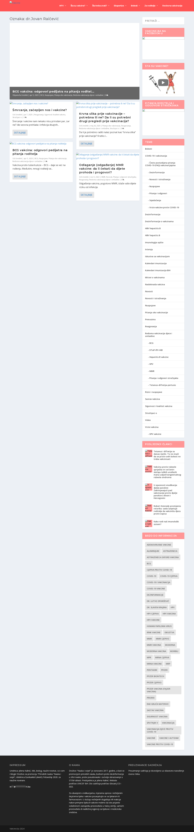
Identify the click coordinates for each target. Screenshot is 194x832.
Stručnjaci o (17, 117)
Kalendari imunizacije (156, 263)
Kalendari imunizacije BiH (157, 270)
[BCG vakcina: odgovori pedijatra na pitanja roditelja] (41, 144)
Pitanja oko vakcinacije (63, 95)
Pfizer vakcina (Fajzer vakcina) (158, 690)
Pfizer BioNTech (155, 676)
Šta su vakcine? (78, 6)
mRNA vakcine (154, 663)
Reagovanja (39, 114)
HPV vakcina (169, 613)
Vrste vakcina (151, 427)
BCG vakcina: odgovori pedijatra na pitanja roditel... (53, 91)
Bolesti (134, 6)
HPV (61, 6)
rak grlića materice (158, 704)
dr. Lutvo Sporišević (158, 601)
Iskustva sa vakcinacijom (157, 256)
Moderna (170, 645)
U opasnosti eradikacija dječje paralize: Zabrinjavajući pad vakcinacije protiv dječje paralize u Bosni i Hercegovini (165, 491)
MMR (103, 177)
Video (148, 420)
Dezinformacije (157, 172)
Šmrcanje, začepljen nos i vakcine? (39, 110)
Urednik (24, 95)
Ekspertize (119, 6)
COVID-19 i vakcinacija (156, 155)
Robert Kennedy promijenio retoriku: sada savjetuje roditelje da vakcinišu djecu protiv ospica (167, 510)
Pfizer (164, 670)
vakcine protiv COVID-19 (160, 744)
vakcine (151, 738)
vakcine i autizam (169, 738)
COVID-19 (151, 576)
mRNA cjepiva (162, 657)
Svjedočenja (155, 200)
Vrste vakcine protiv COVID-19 (164, 207)
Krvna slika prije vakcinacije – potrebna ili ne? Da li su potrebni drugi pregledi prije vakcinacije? (105, 117)
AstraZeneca (170, 551)
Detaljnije (20, 132)
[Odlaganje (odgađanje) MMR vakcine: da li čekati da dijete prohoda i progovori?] (107, 156)
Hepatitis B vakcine (158, 357)
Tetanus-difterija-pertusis (162, 385)
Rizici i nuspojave (153, 392)
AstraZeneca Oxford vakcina (163, 557)
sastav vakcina (155, 710)
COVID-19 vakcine (156, 588)
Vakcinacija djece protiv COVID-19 (160, 730)
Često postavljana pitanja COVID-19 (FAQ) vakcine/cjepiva (160, 164)
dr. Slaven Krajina (157, 607)
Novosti (109, 177)
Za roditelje (149, 6)
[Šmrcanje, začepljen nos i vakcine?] (41, 103)
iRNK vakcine (153, 632)
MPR (149, 657)
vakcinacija (168, 722)
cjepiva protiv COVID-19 (159, 569)
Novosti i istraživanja (159, 179)
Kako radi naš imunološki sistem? (166, 522)
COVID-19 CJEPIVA (168, 576)
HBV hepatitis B (153, 228)
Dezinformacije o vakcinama (159, 221)
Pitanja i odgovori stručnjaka (124, 177)
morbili (174, 651)
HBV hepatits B (152, 235)
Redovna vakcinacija (172, 6)
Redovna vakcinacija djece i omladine (88, 95)
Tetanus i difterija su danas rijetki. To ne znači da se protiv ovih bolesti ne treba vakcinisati (167, 455)
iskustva (169, 632)
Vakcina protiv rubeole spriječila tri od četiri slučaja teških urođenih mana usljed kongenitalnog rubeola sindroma (167, 472)
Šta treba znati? (99, 6)
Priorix (151, 697)
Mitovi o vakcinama (155, 277)
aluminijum (153, 551)
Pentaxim (152, 670)
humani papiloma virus (159, 626)
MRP (168, 663)
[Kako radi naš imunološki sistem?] (148, 523)
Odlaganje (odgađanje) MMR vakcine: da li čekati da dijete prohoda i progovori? (102, 168)
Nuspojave (49, 95)
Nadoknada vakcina (155, 284)
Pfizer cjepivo (154, 682)
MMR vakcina (154, 645)
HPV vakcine (155, 434)
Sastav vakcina (152, 399)
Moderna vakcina (156, 651)
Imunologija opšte (154, 242)
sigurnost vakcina (157, 716)
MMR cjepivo (162, 638)
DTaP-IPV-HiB (156, 350)
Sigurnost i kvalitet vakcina (54, 114)
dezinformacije (155, 594)
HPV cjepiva (153, 613)
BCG (42, 95)
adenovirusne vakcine (159, 544)
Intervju (149, 249)
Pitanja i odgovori (158, 193)
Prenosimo (150, 319)
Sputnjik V (152, 722)
